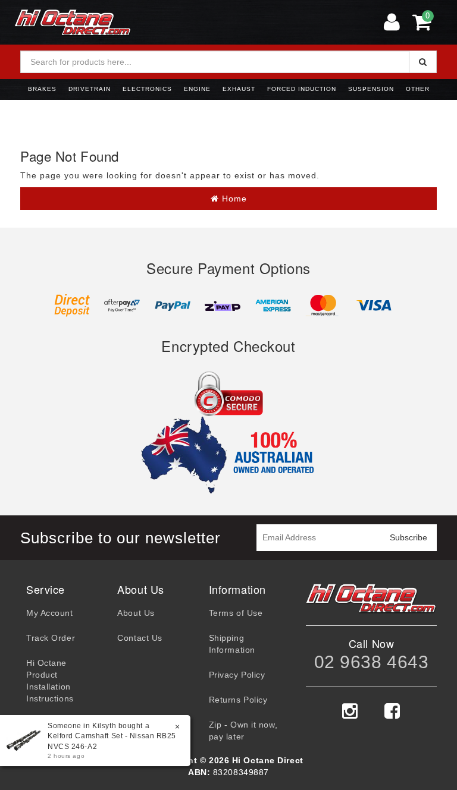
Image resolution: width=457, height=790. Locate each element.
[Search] (423, 62)
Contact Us (139, 638)
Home (233, 198)
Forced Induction (301, 89)
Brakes (42, 89)
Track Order (50, 638)
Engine (197, 89)
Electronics (147, 89)
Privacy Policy (237, 674)
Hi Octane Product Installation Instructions (50, 680)
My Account (49, 613)
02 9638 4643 (371, 662)
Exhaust (239, 89)
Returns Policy (238, 699)
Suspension (371, 89)
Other (418, 89)
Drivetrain (89, 89)
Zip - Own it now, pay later (243, 730)
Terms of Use (236, 613)
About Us (135, 613)
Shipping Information (232, 643)
